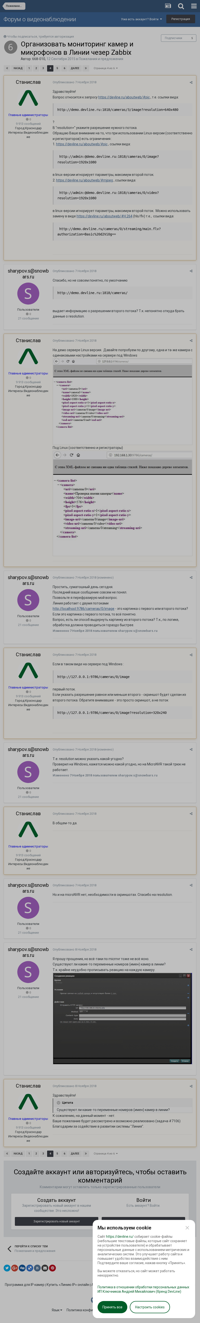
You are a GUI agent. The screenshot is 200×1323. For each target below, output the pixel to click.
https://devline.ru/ (120, 1236)
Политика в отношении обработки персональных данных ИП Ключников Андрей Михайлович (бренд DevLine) (143, 1289)
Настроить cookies (150, 1307)
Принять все (112, 1307)
